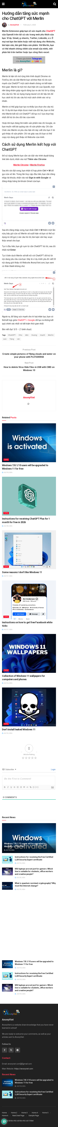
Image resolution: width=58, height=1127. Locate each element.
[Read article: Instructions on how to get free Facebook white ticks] (29, 599)
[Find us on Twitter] (11, 1050)
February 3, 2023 (29, 25)
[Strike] (14, 787)
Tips (6, 460)
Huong (34, 335)
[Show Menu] (3, 4)
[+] (36, 787)
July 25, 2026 (7, 733)
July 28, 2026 (7, 526)
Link (37, 61)
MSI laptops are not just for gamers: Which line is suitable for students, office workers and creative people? (34, 871)
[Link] (30, 787)
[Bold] (4, 787)
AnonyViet (14, 25)
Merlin (51, 335)
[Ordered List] (17, 787)
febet (32, 1121)
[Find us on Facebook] (4, 1050)
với (18, 339)
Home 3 (24, 1113)
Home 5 (45, 1113)
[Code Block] (27, 787)
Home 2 (14, 1113)
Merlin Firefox (37, 165)
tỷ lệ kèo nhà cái (13, 1121)
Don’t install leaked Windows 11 (18, 729)
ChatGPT (50, 31)
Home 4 (35, 1113)
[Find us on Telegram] (17, 1050)
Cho (20, 335)
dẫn (26, 335)
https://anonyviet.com (23, 1069)
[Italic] (7, 787)
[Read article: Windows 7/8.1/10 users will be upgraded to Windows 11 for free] (29, 442)
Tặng (12, 339)
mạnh (42, 335)
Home (4, 1113)
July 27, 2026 (7, 576)
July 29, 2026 (20, 877)
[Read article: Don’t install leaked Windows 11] (29, 707)
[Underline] (11, 787)
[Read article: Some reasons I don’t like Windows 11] (29, 549)
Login (53, 769)
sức (5, 339)
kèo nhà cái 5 (24, 1121)
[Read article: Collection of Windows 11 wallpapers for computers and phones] (29, 653)
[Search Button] (54, 4)
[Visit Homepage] (29, 4)
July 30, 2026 (7, 472)
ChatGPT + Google (26, 320)
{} (34, 787)
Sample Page (34, 1115)
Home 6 (5, 1115)
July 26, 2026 (7, 683)
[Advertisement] (29, 927)
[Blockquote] (24, 787)
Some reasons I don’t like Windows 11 (22, 572)
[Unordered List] (20, 787)
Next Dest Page (18, 1115)
